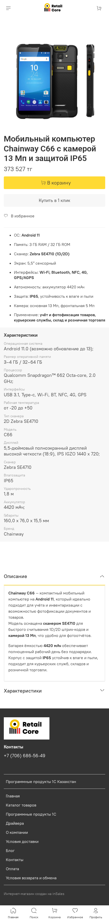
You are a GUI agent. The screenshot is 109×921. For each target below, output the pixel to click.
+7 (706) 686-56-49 (24, 755)
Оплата (12, 868)
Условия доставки (22, 841)
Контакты (14, 859)
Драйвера (15, 823)
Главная (13, 795)
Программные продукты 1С (31, 814)
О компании (17, 832)
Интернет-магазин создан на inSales (34, 893)
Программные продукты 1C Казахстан (41, 781)
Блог (10, 850)
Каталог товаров (21, 805)
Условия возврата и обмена (31, 877)
